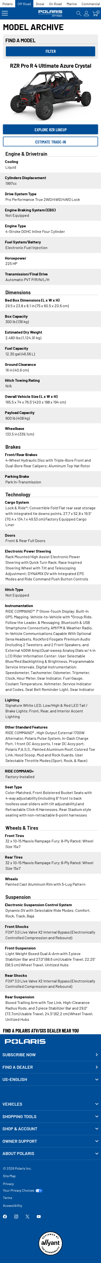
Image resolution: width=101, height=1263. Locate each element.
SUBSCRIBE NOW (19, 1054)
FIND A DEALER (17, 1067)
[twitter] (27, 1217)
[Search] (79, 13)
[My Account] (86, 13)
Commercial (91, 4)
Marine (72, 4)
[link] (50, 1104)
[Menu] (5, 13)
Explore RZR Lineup (51, 129)
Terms (7, 1198)
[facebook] (5, 1217)
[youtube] (39, 1217)
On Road (55, 4)
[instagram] (16, 1217)
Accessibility (12, 1205)
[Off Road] (50, 13)
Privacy (8, 1184)
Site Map (9, 1176)
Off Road (24, 4)
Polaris (7, 4)
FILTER (51, 51)
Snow (40, 4)
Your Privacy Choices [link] (18, 1190)
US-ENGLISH (14, 1079)
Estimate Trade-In (50, 141)
